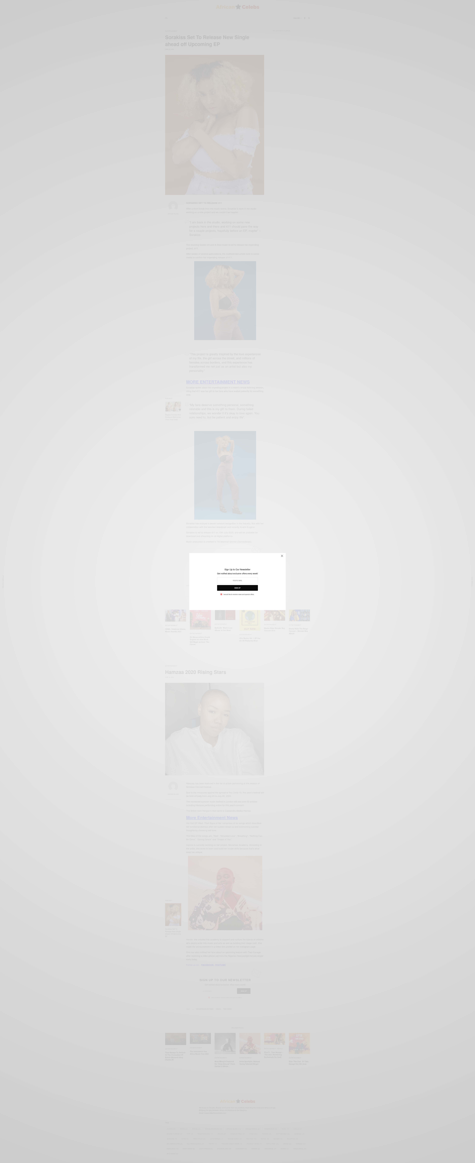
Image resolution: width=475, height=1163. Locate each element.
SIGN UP (237, 588)
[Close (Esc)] (282, 557)
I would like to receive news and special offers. (238, 594)
